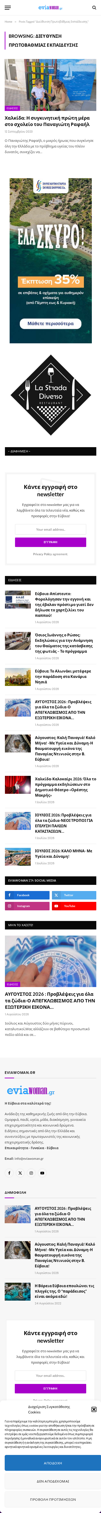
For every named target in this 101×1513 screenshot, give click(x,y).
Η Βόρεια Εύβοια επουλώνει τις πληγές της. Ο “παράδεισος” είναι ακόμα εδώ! (64, 1291)
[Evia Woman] (50, 8)
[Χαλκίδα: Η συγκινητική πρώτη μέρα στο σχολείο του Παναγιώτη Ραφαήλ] (50, 85)
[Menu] (8, 7)
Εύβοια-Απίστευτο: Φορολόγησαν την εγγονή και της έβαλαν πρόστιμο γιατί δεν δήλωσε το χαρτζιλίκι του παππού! (64, 604)
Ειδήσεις (12, 108)
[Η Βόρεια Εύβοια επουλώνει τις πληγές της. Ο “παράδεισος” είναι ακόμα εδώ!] (18, 1292)
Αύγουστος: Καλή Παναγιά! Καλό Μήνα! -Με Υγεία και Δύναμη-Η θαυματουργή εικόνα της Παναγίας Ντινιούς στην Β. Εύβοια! (65, 748)
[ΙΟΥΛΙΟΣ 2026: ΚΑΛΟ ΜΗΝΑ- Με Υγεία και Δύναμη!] (18, 857)
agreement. (50, 554)
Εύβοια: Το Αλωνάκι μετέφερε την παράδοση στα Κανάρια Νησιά (63, 676)
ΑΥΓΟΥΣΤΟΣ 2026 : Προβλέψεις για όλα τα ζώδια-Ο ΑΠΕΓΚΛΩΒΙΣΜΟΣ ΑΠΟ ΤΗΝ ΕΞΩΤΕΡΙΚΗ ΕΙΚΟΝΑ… (50, 1000)
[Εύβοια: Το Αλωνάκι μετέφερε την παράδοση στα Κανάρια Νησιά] (18, 677)
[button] (94, 1409)
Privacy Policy (42, 554)
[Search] (93, 7)
